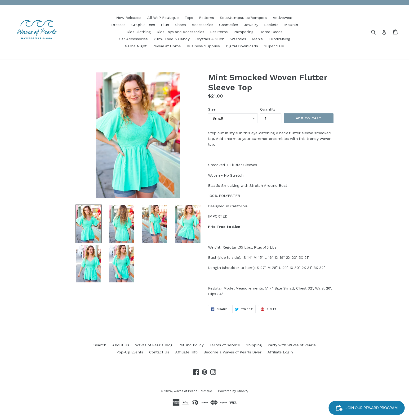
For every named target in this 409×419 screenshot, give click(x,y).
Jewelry (251, 24)
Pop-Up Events (129, 352)
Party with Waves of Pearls (292, 345)
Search (99, 345)
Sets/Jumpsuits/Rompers (243, 17)
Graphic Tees (143, 24)
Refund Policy (191, 345)
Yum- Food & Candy (172, 39)
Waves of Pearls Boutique (192, 391)
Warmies (238, 39)
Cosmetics (228, 24)
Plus (165, 24)
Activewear (283, 17)
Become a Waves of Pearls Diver (233, 352)
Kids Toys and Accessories (180, 32)
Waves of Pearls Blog (154, 345)
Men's (257, 39)
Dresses (118, 24)
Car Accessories (133, 39)
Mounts (291, 24)
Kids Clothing (139, 32)
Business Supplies (203, 46)
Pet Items (219, 32)
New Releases (128, 17)
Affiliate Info (186, 352)
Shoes (180, 24)
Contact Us (159, 352)
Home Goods (271, 32)
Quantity (268, 109)
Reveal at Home (166, 46)
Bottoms (206, 17)
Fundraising (279, 39)
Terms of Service (224, 345)
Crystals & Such (210, 39)
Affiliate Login (280, 352)
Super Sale (274, 46)
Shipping (254, 345)
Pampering (243, 32)
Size (212, 109)
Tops (189, 17)
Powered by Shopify (233, 391)
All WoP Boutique (163, 17)
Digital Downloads (242, 46)
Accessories (202, 24)
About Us (120, 345)
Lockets (271, 24)
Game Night (136, 46)
